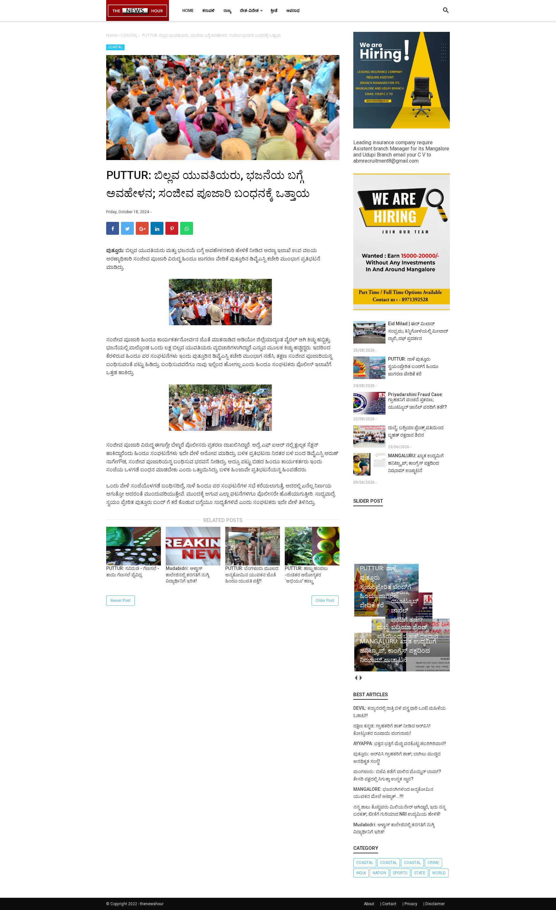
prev (355, 678)
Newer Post (120, 600)
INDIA (361, 873)
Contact (389, 904)
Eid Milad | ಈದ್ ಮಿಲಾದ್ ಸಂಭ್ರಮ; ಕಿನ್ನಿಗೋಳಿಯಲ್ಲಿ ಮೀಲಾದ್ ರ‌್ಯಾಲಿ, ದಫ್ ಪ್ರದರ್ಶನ (418, 331)
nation (379, 873)
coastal (364, 862)
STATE (419, 873)
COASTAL (115, 47)
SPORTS (400, 873)
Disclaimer (435, 904)
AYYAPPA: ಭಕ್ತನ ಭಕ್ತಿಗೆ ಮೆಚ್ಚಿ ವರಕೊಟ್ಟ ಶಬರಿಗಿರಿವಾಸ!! (399, 743)
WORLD (439, 873)
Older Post (325, 600)
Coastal (388, 862)
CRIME (433, 862)
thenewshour (151, 904)
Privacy (410, 904)
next (360, 678)
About (369, 904)
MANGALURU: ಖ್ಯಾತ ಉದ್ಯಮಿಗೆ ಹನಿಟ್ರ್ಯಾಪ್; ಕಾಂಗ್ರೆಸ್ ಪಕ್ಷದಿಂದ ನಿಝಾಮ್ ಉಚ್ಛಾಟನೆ (416, 463)
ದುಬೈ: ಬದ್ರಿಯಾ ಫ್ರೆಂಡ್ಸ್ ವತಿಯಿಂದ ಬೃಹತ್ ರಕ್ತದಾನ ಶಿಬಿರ (415, 431)
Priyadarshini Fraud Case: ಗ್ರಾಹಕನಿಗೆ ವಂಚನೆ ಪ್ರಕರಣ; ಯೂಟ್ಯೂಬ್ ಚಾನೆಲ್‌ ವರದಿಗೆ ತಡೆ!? (417, 401)
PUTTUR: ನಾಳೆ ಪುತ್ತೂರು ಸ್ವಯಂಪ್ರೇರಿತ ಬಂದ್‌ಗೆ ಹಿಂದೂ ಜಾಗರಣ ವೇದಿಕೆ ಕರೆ (413, 366)
